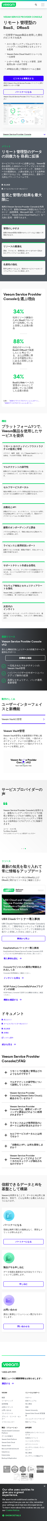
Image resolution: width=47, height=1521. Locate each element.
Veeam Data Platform (9, 1439)
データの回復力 (7, 1436)
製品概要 (7, 185)
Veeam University (31, 1410)
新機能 (6, 1033)
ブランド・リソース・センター (11, 1417)
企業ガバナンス (7, 1407)
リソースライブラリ (32, 1441)
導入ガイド (8, 1020)
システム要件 (8, 1038)
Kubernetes (6, 1455)
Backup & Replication (9, 1458)
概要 (3, 1397)
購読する (6, 1383)
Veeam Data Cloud (8, 1442)
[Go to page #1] (22, 848)
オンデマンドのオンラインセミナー (34, 1448)
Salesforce (5, 1452)
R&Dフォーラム (30, 1422)
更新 (27, 1407)
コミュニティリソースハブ (34, 1419)
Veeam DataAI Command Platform (10, 1431)
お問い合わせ (6, 1410)
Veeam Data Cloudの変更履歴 (35, 1414)
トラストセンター (8, 1422)
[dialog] (23, 1502)
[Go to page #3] (25, 848)
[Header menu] (42, 4)
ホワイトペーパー (31, 1444)
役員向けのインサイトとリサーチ (34, 1433)
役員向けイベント (31, 1438)
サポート (28, 1397)
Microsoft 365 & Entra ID (10, 1448)
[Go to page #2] (23, 848)
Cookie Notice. (13, 1510)
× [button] (44, 1486)
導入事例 (28, 1404)
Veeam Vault (6, 1445)
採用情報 (5, 1404)
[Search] (35, 4)
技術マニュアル (31, 1400)
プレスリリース (7, 1413)
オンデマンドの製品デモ (34, 1456)
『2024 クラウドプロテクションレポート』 (23, 401)
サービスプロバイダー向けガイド (16, 189)
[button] (23, 1515)
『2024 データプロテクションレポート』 (18, 403)
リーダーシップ (7, 1400)
